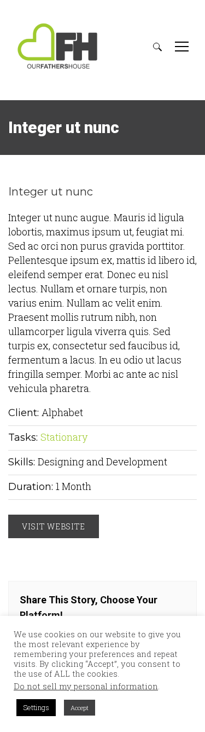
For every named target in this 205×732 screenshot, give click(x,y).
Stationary (63, 436)
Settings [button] (36, 707)
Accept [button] (80, 708)
